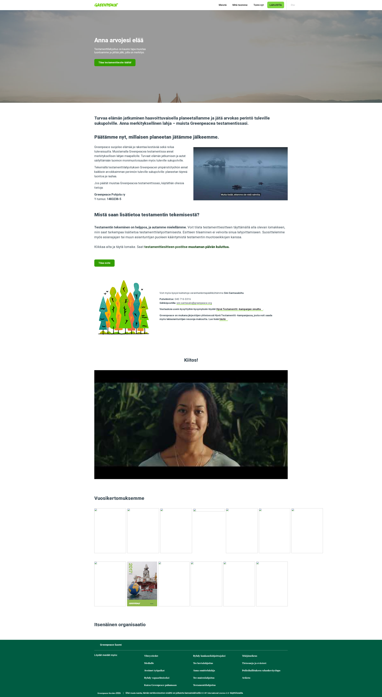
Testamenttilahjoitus (204, 685)
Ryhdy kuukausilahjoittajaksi (209, 655)
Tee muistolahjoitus (204, 677)
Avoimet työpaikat (154, 670)
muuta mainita (136, 693)
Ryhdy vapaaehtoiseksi (156, 677)
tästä (222, 319)
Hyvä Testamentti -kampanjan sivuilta (238, 309)
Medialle (149, 663)
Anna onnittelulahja (204, 670)
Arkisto (246, 677)
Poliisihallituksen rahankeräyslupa (261, 670)
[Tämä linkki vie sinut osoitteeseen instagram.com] (111, 663)
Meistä (223, 5)
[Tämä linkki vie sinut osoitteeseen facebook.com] (96, 663)
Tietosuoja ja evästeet (254, 663)
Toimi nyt (259, 5)
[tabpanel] (191, 56)
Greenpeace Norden (106, 693)
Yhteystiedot (151, 655)
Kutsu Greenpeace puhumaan (160, 685)
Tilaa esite (104, 263)
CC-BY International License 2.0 (215, 693)
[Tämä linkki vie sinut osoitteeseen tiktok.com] (119, 663)
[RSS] (141, 663)
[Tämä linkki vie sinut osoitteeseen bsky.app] (104, 663)
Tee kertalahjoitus (203, 663)
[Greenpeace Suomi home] (105, 5)
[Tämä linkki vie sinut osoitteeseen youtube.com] (126, 663)
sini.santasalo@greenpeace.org (194, 302)
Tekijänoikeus (249, 655)
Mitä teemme (240, 5)
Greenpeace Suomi (110, 644)
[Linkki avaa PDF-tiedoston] (110, 532)
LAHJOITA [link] (276, 4)
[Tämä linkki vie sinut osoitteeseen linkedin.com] (134, 663)
